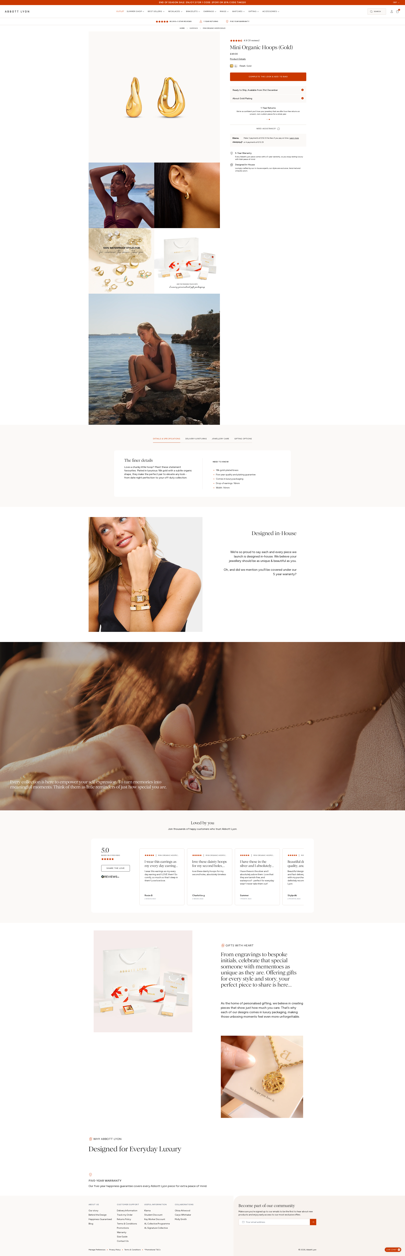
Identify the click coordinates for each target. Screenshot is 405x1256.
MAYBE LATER (202, 670)
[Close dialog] (247, 577)
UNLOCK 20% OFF (202, 658)
